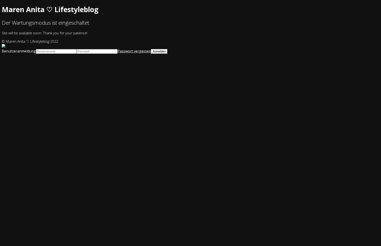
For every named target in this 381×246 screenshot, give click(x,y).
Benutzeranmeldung (19, 51)
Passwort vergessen (134, 51)
